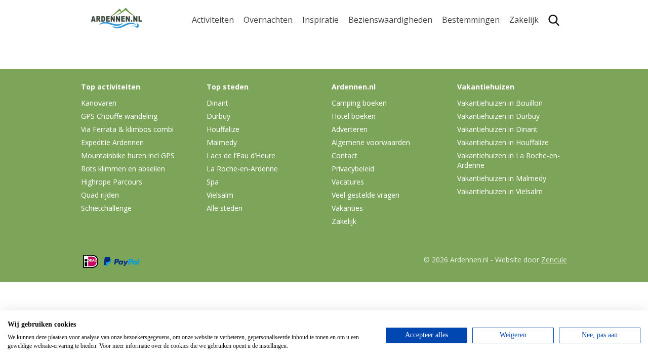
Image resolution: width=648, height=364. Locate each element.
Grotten (363, 102)
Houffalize (461, 127)
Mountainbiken (221, 80)
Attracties (366, 55)
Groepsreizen (535, 55)
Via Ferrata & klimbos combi (127, 129)
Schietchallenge (106, 208)
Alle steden (224, 208)
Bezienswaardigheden (390, 20)
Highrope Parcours (228, 96)
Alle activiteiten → (225, 143)
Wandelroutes (375, 38)
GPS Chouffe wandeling (215, 59)
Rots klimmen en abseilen (123, 168)
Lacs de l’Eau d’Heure (241, 155)
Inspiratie (320, 20)
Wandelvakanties (334, 70)
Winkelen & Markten (387, 134)
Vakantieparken (274, 86)
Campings (262, 38)
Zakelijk (524, 20)
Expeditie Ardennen (112, 142)
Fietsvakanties (329, 55)
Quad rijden (100, 195)
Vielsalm (220, 195)
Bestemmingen (471, 20)
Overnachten (268, 20)
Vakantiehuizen (273, 70)
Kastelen (364, 70)
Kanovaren (212, 38)
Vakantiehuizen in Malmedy (501, 178)
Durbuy (456, 38)
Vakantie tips (327, 102)
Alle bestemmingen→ (474, 148)
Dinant (455, 111)
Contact (344, 155)
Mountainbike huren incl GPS (128, 155)
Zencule (554, 259)
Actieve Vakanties (335, 38)
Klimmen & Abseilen (229, 111)
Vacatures (348, 182)
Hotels (256, 55)
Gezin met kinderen (339, 86)
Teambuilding (535, 38)
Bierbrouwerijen (379, 86)
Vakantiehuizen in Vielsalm (500, 191)
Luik (450, 80)
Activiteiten (213, 20)
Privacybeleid (353, 168)
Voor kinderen (375, 117)
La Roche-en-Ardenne (467, 59)
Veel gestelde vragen (365, 195)
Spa (449, 96)
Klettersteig (214, 127)
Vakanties (347, 208)
